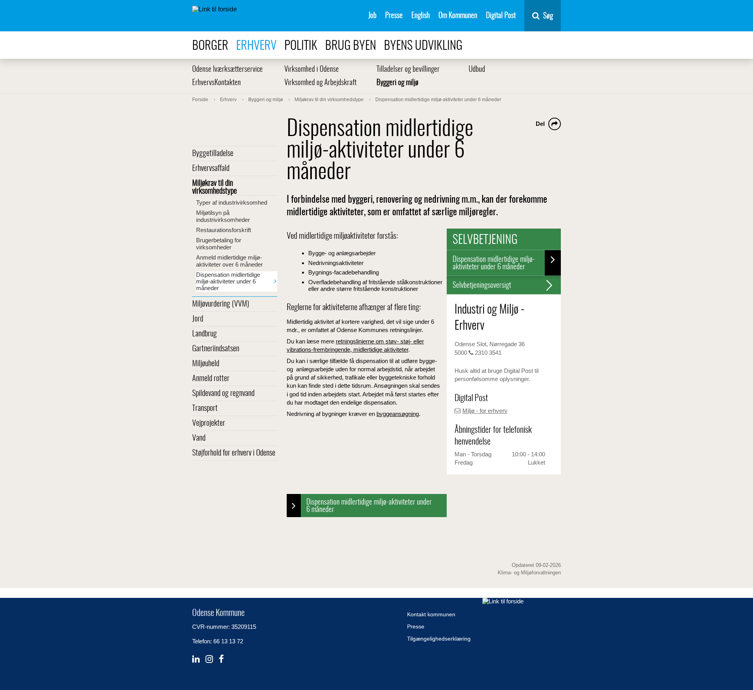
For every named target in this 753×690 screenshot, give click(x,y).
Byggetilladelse (212, 154)
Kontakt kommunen (431, 614)
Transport (205, 408)
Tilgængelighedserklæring (439, 639)
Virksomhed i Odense (311, 69)
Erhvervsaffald (210, 168)
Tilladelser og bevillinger (408, 69)
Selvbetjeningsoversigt (482, 285)
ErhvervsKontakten (216, 83)
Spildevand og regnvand (223, 394)
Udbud (477, 69)
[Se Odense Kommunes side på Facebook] (221, 659)
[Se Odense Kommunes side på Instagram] (209, 659)
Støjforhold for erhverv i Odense (233, 453)
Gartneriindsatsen (215, 349)
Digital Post (501, 16)
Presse (394, 16)
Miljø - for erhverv (484, 410)
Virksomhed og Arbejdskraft (320, 83)
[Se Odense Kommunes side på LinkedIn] (196, 659)
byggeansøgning (397, 413)
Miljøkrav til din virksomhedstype (214, 187)
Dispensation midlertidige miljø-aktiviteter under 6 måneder (228, 281)
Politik (300, 46)
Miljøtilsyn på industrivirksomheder (223, 216)
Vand (199, 438)
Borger (210, 46)
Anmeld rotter (210, 379)
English (420, 16)
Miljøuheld (205, 364)
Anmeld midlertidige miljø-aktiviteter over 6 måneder (229, 261)
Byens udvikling (423, 46)
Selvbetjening (485, 240)
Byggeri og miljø (397, 83)
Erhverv (256, 46)
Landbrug (204, 334)
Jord (197, 319)
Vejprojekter (208, 423)
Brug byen (350, 46)
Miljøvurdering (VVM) (220, 304)
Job (372, 16)
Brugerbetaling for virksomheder (218, 244)
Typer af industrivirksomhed (231, 202)
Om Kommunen (457, 16)
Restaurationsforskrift (223, 230)
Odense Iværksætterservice (227, 69)
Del (540, 123)
